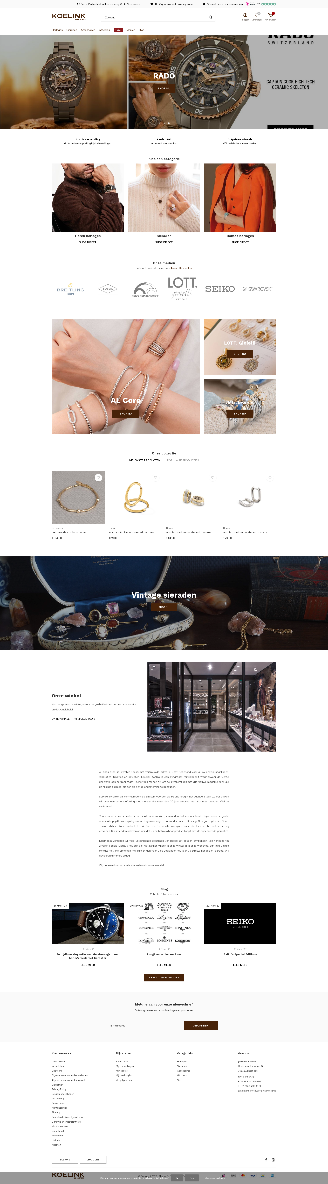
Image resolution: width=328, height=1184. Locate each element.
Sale (118, 30)
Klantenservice (59, 1107)
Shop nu (126, 413)
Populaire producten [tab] (183, 460)
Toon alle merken (182, 268)
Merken (130, 30)
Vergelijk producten (126, 1080)
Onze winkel (61, 718)
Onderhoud (58, 1131)
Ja (177, 1178)
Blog (141, 30)
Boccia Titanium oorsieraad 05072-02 (246, 532)
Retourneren (58, 1103)
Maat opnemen (60, 1126)
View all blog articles (164, 977)
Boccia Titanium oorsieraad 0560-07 (188, 532)
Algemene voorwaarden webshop (70, 1075)
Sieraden (71, 30)
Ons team (57, 1070)
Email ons (93, 1159)
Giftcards (104, 30)
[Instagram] (273, 1160)
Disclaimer (57, 1084)
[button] (159, 123)
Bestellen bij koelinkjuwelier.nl (67, 1117)
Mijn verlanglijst (124, 1075)
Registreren (122, 1061)
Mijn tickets (122, 1070)
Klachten (56, 1144)
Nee (192, 1178)
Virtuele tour (84, 718)
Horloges (57, 30)
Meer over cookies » (215, 1178)
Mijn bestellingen (125, 1066)
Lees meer (88, 965)
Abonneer (200, 1025)
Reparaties (57, 1135)
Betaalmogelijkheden (63, 1094)
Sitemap (56, 1112)
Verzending (58, 1098)
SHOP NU (164, 81)
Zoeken (210, 17)
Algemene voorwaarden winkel (68, 1080)
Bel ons (65, 1159)
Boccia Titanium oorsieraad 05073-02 (132, 532)
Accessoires (88, 30)
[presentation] (273, 497)
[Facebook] (266, 1160)
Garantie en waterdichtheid (66, 1121)
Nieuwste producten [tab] (144, 460)
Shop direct (88, 242)
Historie (56, 1140)
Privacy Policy (59, 1089)
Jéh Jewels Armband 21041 (69, 532)
